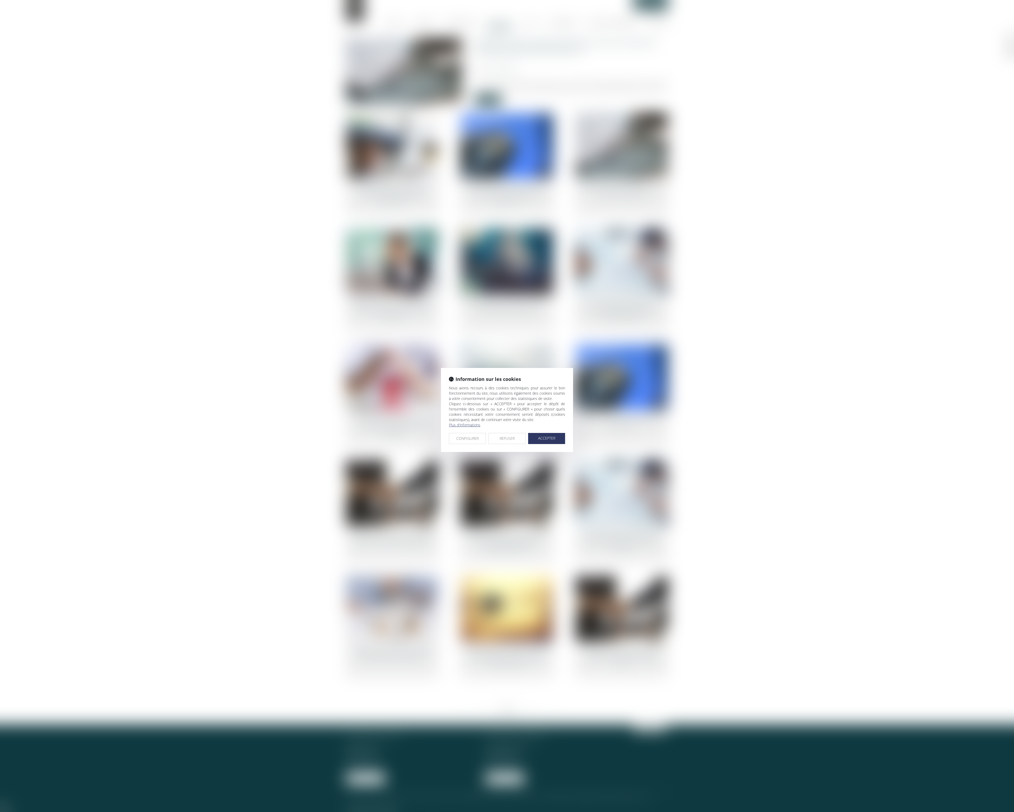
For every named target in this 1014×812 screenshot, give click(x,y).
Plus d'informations (464, 424)
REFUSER (507, 438)
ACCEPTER (546, 438)
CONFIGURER (467, 438)
